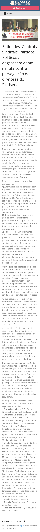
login (22, 525)
